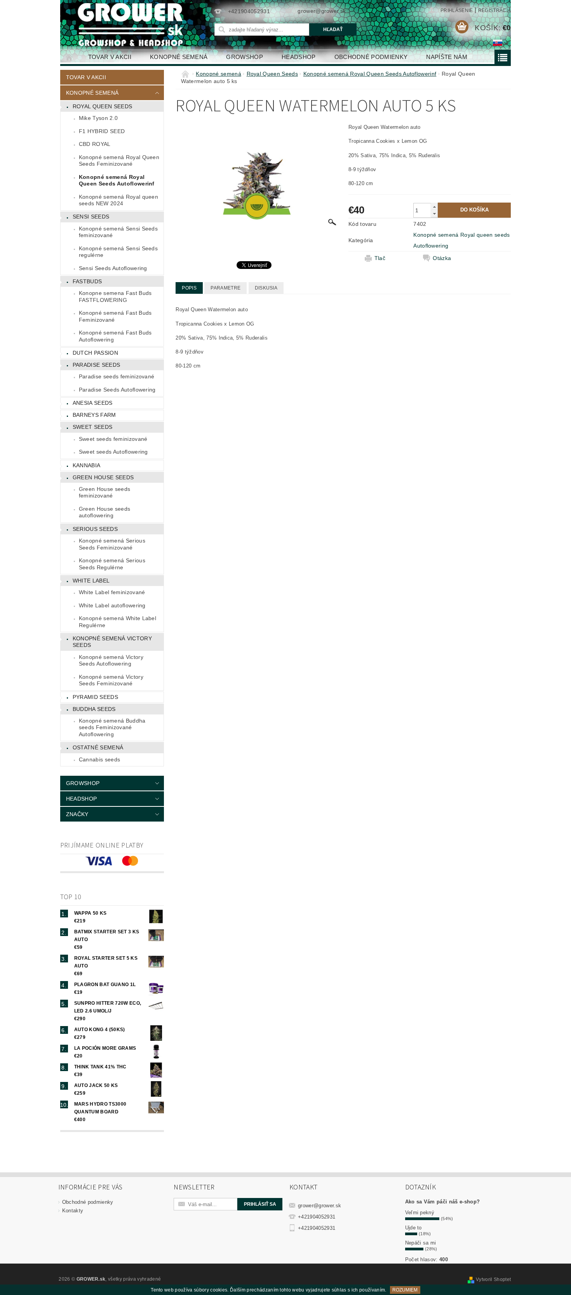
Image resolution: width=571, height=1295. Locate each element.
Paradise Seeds (96, 365)
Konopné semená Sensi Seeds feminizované (118, 232)
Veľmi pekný (420, 1212)
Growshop (244, 57)
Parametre (225, 288)
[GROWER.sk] (133, 24)
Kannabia (87, 465)
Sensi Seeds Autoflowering (113, 268)
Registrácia (494, 10)
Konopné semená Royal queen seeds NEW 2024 (118, 200)
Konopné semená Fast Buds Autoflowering (115, 336)
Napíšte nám (446, 57)
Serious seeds (95, 529)
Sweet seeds (93, 427)
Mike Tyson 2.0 (98, 118)
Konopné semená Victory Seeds (112, 641)
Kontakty (73, 1211)
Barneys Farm (94, 415)
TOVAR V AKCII (109, 57)
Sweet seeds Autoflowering (113, 452)
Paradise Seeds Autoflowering (117, 390)
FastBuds (87, 281)
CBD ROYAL (95, 144)
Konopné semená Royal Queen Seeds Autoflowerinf (117, 180)
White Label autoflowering (112, 605)
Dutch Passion (95, 353)
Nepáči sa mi (420, 1243)
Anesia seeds (93, 403)
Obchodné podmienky (371, 57)
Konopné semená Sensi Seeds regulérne (118, 251)
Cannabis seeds (99, 759)
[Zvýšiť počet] (434, 206)
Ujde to (413, 1228)
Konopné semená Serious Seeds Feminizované (112, 544)
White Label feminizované (112, 592)
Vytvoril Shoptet (493, 1279)
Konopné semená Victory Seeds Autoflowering (111, 660)
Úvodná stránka (69, 57)
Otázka (442, 258)
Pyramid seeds (95, 697)
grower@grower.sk (319, 1205)
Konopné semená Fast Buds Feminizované (115, 316)
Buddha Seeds (94, 709)
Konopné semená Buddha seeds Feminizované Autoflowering (112, 727)
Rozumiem (405, 1290)
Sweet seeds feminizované (113, 439)
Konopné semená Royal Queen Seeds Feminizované (119, 160)
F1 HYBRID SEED (102, 131)
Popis (189, 288)
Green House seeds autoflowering (104, 512)
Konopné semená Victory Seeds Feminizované (111, 680)
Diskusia (266, 288)
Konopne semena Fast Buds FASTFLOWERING (115, 296)
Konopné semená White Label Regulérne (117, 621)
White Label (91, 580)
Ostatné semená (98, 747)
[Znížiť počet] (434, 213)
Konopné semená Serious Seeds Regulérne (112, 563)
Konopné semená (178, 57)
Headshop (299, 57)
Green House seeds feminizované (104, 492)
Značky (77, 814)
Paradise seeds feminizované (117, 376)
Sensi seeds (91, 216)
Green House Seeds (103, 477)
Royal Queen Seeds (102, 106)
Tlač (379, 258)
